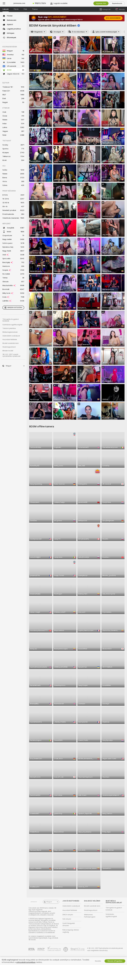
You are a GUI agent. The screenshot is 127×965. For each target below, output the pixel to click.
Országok (57, 32)
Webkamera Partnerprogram (89, 916)
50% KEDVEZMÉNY (113, 18)
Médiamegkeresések (10, 332)
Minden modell (7, 351)
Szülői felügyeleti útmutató (69, 924)
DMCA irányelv (68, 915)
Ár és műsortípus (78, 32)
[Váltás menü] (4, 3)
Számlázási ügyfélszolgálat (12, 325)
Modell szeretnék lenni (10, 343)
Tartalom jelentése (9, 328)
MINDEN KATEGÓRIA (14, 307)
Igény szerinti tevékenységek (106, 32)
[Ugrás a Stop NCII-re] (77, 949)
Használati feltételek (9, 339)
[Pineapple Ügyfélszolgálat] (65, 949)
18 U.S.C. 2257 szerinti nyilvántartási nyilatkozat (11, 355)
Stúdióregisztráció (9, 347)
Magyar (49, 902)
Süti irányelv (67, 919)
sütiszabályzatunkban (26, 962)
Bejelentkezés (117, 3)
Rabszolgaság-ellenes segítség (71, 931)
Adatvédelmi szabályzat (11, 336)
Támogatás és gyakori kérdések (10, 320)
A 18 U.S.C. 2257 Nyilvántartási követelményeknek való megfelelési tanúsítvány (105, 949)
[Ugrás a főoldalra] (19, 3)
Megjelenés (38, 32)
